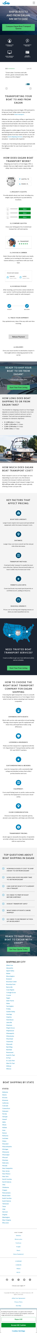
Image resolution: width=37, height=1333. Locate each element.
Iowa (3, 1130)
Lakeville (9, 1022)
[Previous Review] (6, 88)
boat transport (19, 114)
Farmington (10, 1006)
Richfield (9, 1049)
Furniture (18, 1243)
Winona (8, 1069)
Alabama (5, 1092)
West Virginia (6, 1220)
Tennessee (5, 1203)
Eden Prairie (10, 1000)
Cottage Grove (11, 992)
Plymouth (9, 1044)
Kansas (4, 1133)
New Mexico (6, 1174)
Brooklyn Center (11, 981)
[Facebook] (7, 1280)
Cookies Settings (18, 1331)
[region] (18, 1321)
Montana (5, 1160)
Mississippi (5, 1154)
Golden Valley (10, 1011)
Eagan (8, 998)
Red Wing (9, 1047)
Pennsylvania (6, 1193)
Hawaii (4, 1119)
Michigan (5, 1149)
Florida (4, 1114)
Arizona (4, 1097)
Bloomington (10, 976)
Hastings (9, 1014)
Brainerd (9, 979)
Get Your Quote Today (18, 949)
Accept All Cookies (18, 1325)
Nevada (4, 1165)
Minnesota (5, 1152)
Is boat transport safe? (17, 904)
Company (18, 1261)
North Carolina (7, 1179)
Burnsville (9, 987)
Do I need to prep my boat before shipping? (18, 896)
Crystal (8, 995)
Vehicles (18, 1235)
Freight (18, 1246)
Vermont (5, 1212)
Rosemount (9, 1052)
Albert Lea (9, 965)
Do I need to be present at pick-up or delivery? (20, 920)
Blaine (8, 973)
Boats (18, 1250)
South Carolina (6, 1198)
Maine (4, 1141)
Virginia (4, 1214)
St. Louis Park (10, 1060)
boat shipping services (15, 136)
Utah (3, 1209)
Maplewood (10, 1030)
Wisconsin (5, 1223)
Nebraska (5, 1163)
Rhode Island (6, 1195)
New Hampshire (7, 1168)
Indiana (4, 1127)
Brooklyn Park (10, 984)
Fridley (8, 1009)
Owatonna (9, 1041)
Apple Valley (10, 971)
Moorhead (9, 1039)
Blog (18, 1272)
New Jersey (6, 1171)
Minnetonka (10, 1036)
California (5, 1103)
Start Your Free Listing (18, 387)
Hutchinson (10, 1020)
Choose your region (18, 1285)
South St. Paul (10, 1055)
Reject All (18, 1319)
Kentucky (5, 1135)
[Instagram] (12, 1280)
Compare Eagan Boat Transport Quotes (18, 27)
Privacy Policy (18, 1302)
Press (18, 1268)
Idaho (4, 1122)
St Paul (8, 1058)
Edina (8, 1003)
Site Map (18, 1305)
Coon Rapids (10, 990)
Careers (18, 1265)
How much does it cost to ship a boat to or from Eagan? (20, 870)
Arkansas (5, 1100)
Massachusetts (7, 1146)
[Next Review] (30, 88)
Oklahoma (5, 1187)
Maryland (5, 1144)
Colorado (5, 1105)
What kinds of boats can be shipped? (19, 911)
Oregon (4, 1190)
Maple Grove (10, 1028)
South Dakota (6, 1201)
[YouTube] (24, 1280)
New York (5, 1176)
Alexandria (9, 968)
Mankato (9, 1025)
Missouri (5, 1157)
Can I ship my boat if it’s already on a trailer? (20, 887)
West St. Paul (10, 1063)
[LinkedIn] (30, 1280)
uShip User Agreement (18, 1298)
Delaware (5, 1111)
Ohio (3, 1184)
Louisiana (5, 1138)
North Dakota (6, 1182)
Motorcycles (18, 1239)
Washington (6, 1217)
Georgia (4, 1116)
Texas (4, 1206)
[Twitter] (18, 1280)
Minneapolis (10, 1033)
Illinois (4, 1125)
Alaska (4, 1095)
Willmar (8, 1066)
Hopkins (9, 1017)
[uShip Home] (6, 3)
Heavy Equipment (18, 1254)
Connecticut (6, 1108)
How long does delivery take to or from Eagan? (19, 878)
